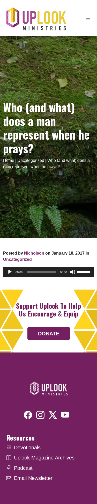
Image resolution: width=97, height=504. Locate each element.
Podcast (23, 468)
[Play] (9, 272)
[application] (48, 272)
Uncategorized (30, 160)
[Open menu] (88, 18)
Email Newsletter (33, 478)
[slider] (84, 271)
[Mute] (72, 272)
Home (8, 160)
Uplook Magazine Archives (44, 457)
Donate (48, 333)
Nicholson (34, 253)
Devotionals (27, 447)
